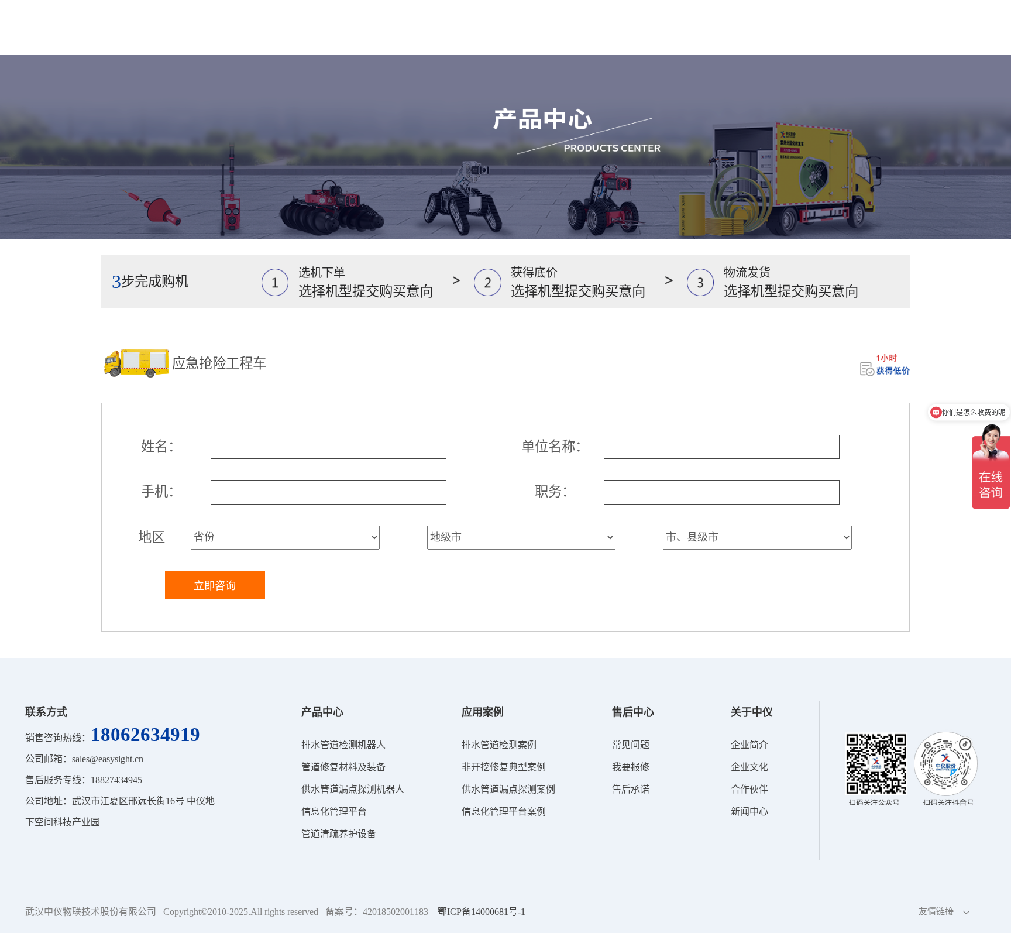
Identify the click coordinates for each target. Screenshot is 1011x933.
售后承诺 (630, 789)
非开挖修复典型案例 (504, 767)
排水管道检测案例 (499, 745)
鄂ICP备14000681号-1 (481, 912)
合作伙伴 (749, 789)
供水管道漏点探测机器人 (352, 789)
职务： (555, 491)
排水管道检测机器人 (343, 745)
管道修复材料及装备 (343, 767)
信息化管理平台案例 (504, 812)
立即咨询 (215, 586)
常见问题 (630, 745)
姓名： (161, 446)
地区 (151, 537)
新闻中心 (749, 812)
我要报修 (630, 767)
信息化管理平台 (334, 812)
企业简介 (749, 745)
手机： (161, 491)
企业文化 (749, 767)
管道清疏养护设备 (338, 834)
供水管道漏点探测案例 (508, 789)
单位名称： (555, 446)
